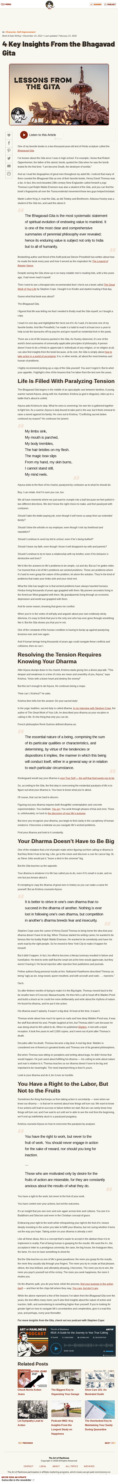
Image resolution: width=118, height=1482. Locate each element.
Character (11, 32)
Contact (28, 1466)
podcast (111, 4)
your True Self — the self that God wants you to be (87, 778)
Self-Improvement (26, 32)
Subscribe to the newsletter (17, 1480)
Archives (89, 1466)
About (56, 1466)
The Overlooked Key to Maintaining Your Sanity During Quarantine (99, 1425)
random (97, 4)
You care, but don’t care (85, 1288)
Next (108, 1443)
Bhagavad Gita (26, 150)
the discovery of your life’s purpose (66, 813)
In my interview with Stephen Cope (92, 708)
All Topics (72, 1466)
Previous (28, 1443)
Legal (42, 1466)
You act (56, 809)
